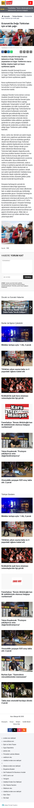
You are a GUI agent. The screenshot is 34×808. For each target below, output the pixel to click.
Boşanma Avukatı (9, 769)
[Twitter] (5, 52)
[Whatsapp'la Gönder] (11, 52)
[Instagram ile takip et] (19, 730)
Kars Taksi (6, 795)
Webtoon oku (7, 788)
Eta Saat (6, 798)
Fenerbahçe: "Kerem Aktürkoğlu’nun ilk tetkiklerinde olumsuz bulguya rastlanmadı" (20, 9)
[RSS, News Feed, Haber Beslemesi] (24, 730)
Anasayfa (7, 16)
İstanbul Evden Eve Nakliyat (12, 782)
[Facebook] (2, 52)
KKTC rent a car (8, 775)
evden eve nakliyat (9, 738)
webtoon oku (7, 757)
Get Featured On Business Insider (14, 772)
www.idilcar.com (8, 741)
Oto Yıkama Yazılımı (9, 785)
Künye (12, 722)
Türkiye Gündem (17, 16)
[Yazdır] (21, 52)
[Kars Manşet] (7, 3)
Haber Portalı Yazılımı (11, 805)
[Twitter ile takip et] (14, 730)
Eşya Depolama (8, 748)
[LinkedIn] (8, 52)
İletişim (18, 722)
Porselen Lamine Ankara (11, 754)
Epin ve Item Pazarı (9, 744)
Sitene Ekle (16, 724)
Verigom (6, 779)
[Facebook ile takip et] (10, 730)
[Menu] (30, 3)
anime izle (6, 751)
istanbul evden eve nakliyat (12, 760)
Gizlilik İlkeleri (27, 722)
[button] (24, 52)
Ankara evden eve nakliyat (11, 766)
